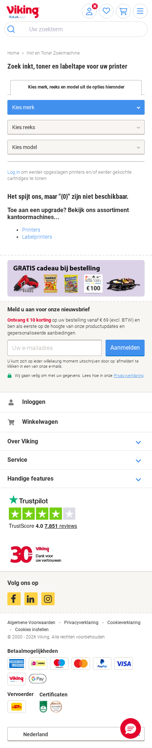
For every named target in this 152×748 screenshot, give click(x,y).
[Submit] (13, 29)
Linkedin (31, 598)
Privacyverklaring (81, 622)
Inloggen (33, 401)
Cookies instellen (32, 629)
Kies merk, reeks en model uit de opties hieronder (76, 87)
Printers (31, 230)
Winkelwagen (40, 421)
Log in (13, 172)
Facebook (14, 598)
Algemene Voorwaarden (31, 622)
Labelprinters (37, 237)
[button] (130, 728)
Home (13, 53)
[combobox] (76, 29)
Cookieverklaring (124, 622)
